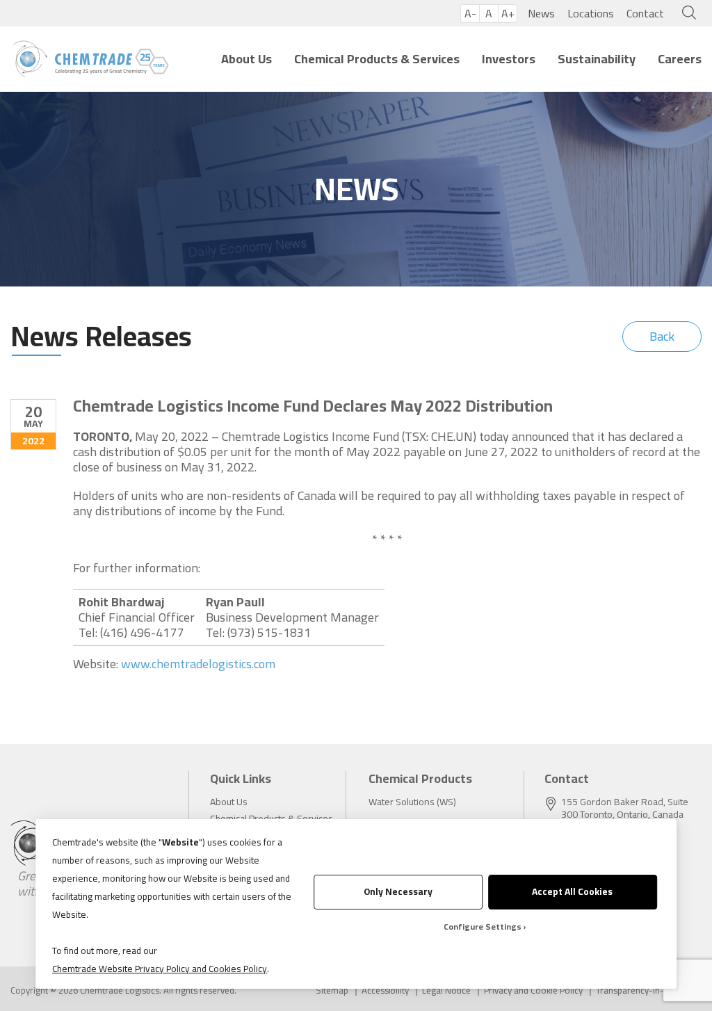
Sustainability (597, 58)
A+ (508, 13)
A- (470, 13)
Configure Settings (482, 927)
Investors (508, 58)
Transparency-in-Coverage (649, 990)
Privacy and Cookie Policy (533, 990)
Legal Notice (446, 990)
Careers (680, 58)
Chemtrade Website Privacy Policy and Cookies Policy (159, 969)
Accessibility (385, 990)
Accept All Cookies (572, 891)
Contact (645, 13)
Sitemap (332, 990)
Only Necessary (398, 891)
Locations (590, 13)
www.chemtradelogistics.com (198, 664)
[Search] (686, 13)
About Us (246, 58)
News (541, 13)
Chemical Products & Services (377, 58)
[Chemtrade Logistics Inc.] (90, 59)
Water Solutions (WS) (412, 801)
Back (661, 336)
